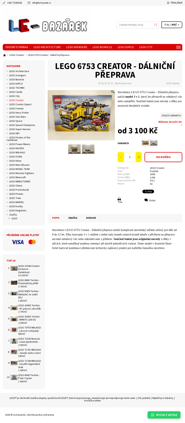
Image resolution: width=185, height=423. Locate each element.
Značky (13, 215)
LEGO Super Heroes (20, 129)
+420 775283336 (14, 3)
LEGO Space (15, 121)
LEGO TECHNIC (17, 88)
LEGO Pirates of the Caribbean (18, 139)
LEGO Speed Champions (22, 125)
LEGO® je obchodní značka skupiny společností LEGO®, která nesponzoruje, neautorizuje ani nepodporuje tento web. (73, 398)
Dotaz (152, 200)
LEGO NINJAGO (17, 152)
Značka (72, 218)
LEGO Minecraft (17, 177)
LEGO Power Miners (19, 144)
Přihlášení (176, 3)
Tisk (120, 202)
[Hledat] (156, 24)
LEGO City (145, 47)
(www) (176, 83)
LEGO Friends (16, 108)
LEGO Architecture (47, 47)
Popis (55, 218)
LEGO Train (15, 198)
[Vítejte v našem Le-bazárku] (4, 55)
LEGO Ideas (15, 161)
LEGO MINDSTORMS (19, 181)
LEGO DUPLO (126, 47)
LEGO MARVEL (16, 202)
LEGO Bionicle (102, 47)
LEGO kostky (16, 206)
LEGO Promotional (19, 190)
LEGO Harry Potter (19, 113)
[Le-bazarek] (47, 24)
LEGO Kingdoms (17, 210)
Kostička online (92, 400)
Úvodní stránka (16, 47)
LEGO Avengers (76, 47)
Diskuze (91, 218)
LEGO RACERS (16, 148)
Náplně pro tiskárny (162, 398)
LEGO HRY (14, 133)
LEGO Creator (157, 168)
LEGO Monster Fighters (21, 173)
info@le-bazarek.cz (41, 3)
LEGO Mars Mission (19, 165)
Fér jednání (144, 398)
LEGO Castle (15, 92)
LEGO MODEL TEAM (19, 169)
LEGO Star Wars (17, 117)
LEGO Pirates (16, 194)
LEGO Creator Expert (20, 104)
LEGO (169, 83)
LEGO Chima (15, 186)
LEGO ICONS (15, 157)
